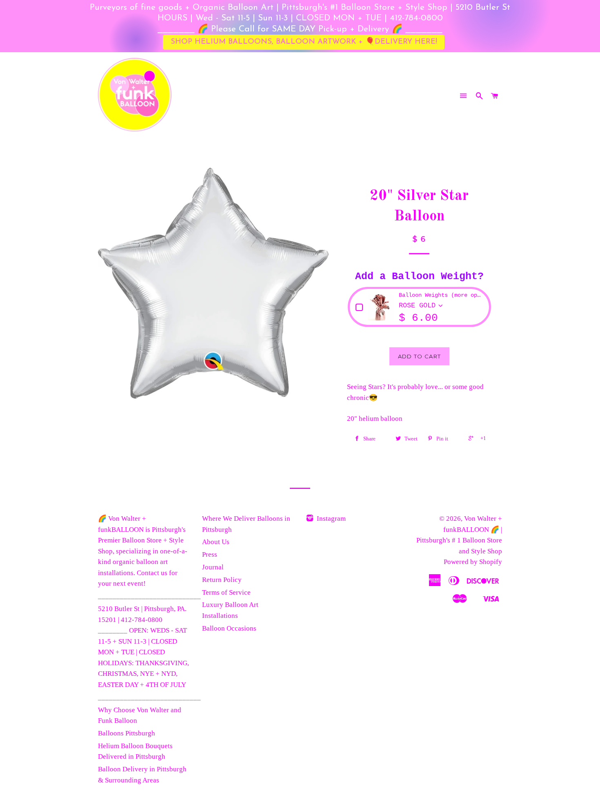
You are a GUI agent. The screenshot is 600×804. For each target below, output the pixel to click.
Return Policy (222, 580)
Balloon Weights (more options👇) (441, 295)
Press (209, 554)
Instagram (330, 518)
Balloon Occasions (229, 628)
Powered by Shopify (473, 562)
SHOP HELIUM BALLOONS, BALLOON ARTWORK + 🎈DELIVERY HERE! (304, 42)
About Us (215, 542)
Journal (213, 567)
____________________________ (149, 596)
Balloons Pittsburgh (126, 733)
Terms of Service (226, 592)
